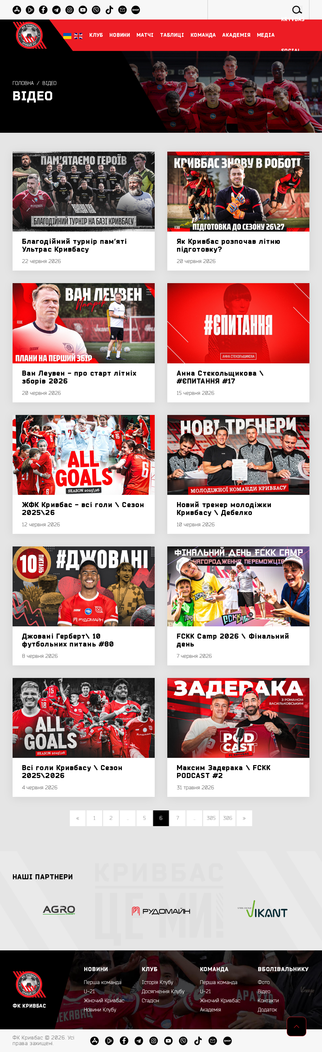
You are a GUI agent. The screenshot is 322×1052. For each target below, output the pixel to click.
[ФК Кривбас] (30, 35)
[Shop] (227, 1041)
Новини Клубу (100, 1010)
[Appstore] (17, 10)
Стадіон (150, 1001)
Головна (23, 83)
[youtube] (83, 10)
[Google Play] (30, 10)
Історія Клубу (157, 982)
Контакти (268, 1001)
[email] (212, 1041)
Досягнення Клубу (163, 991)
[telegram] (56, 10)
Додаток (267, 1010)
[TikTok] (198, 1041)
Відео (49, 83)
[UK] (67, 35)
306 (227, 818)
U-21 (89, 991)
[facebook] (43, 10)
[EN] (78, 35)
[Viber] (183, 1041)
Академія (210, 1010)
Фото (264, 982)
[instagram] (69, 10)
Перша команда (102, 982)
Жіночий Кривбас (104, 1001)
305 (211, 818)
